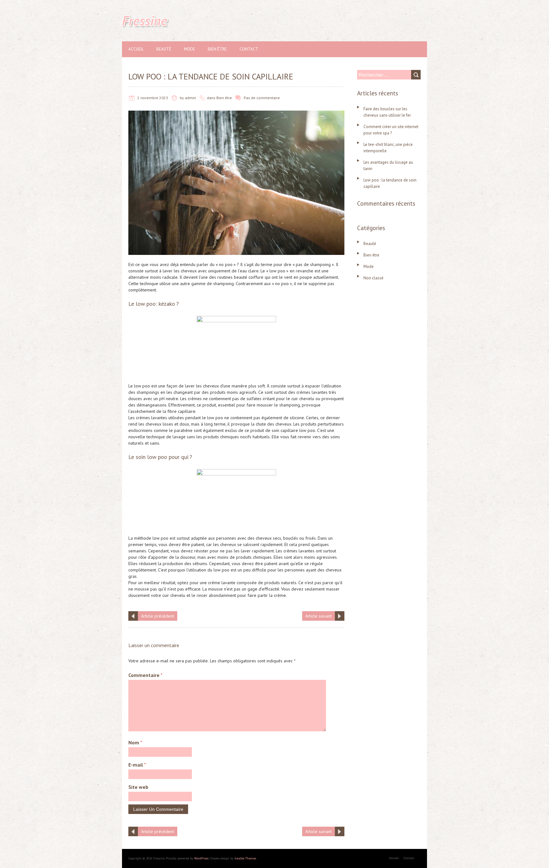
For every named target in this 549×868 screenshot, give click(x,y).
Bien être (217, 49)
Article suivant (318, 616)
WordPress (201, 858)
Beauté (163, 49)
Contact (249, 49)
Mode (189, 49)
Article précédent (157, 616)
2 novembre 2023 (152, 97)
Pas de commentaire (262, 97)
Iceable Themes (245, 858)
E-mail (137, 765)
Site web (138, 787)
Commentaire (145, 675)
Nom (135, 742)
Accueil (136, 49)
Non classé (373, 278)
